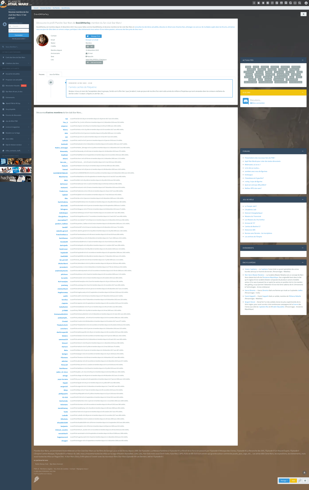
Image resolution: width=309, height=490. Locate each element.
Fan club (259, 72)
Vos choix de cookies (61, 469)
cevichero (64, 328)
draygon (65, 441)
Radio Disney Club (41, 464)
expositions (282, 453)
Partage (284, 481)
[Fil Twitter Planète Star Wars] (277, 3)
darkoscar (64, 184)
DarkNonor (63, 368)
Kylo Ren (174, 453)
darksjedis (64, 245)
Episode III (285, 67)
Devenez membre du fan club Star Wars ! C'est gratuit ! (18, 15)
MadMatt (64, 155)
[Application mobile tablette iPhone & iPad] (258, 3)
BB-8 (193, 453)
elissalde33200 (62, 423)
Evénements (248, 72)
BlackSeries (63, 177)
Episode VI (272, 69)
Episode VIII (294, 69)
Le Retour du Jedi (72, 453)
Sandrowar (63, 249)
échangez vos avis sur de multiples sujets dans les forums (206, 27)
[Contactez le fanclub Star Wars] (295, 3)
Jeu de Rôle (279, 72)
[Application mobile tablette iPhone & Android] (254, 3)
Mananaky (64, 151)
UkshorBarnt (63, 263)
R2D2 (186, 453)
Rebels (258, 77)
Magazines (259, 74)
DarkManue (63, 238)
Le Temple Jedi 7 (251, 206)
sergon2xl (64, 386)
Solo (260, 79)
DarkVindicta (63, 202)
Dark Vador (164, 453)
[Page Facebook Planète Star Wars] (267, 3)
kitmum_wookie (61, 430)
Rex (267, 307)
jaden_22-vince (62, 372)
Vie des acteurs (296, 82)
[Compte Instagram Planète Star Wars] (272, 3)
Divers (255, 67)
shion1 (65, 158)
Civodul (65, 321)
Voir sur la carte (96, 62)
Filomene (64, 357)
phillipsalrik (63, 394)
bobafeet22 (63, 307)
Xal (66, 119)
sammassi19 (63, 339)
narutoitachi (63, 433)
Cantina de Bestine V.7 (252, 226)
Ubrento (265, 290)
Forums (41, 74)
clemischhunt (63, 289)
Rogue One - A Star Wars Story (66, 456)
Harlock (65, 347)
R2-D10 (65, 397)
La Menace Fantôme (159, 450)
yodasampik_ (63, 318)
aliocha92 (64, 205)
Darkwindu (63, 401)
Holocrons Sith (250, 230)
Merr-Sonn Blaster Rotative (254, 275)
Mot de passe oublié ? (18, 39)
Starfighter (278, 79)
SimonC (65, 343)
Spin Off (268, 79)
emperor (64, 126)
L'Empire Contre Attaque (44, 453)
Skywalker (280, 307)
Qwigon (65, 354)
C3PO (181, 453)
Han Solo (147, 453)
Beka (66, 350)
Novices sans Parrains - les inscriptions (258, 233)
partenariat (10, 156)
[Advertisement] (273, 35)
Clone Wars (269, 453)
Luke (136, 453)
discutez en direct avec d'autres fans (172, 27)
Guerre (295, 304)
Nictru (65, 130)
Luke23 (65, 140)
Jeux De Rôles (54, 74)
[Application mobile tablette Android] (263, 3)
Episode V (261, 69)
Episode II (274, 67)
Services (252, 79)
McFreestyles (63, 281)
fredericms (64, 191)
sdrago (65, 375)
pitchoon (64, 274)
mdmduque (63, 213)
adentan (65, 361)
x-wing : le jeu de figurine (253, 181)
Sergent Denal (250, 302)
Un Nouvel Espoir (282, 450)
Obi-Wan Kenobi (283, 74)
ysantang (64, 285)
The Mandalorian (265, 82)
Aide (293, 481)
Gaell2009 (64, 256)
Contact (72, 469)
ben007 (65, 227)
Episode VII (283, 69)
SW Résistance (291, 79)
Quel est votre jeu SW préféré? (255, 185)
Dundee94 (64, 242)
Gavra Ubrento (250, 290)
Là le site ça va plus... (252, 168)
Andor (248, 67)
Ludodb (65, 415)
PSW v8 (36, 469)
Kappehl (265, 296)
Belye (66, 390)
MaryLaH (64, 365)
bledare (65, 336)
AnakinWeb (67, 450)
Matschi (65, 166)
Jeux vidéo (290, 72)
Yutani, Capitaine (251, 269)
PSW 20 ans (249, 77)
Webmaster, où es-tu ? (253, 164)
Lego (245, 453)
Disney (125, 450)
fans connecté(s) (257, 101)
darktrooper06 (62, 332)
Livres (299, 72)
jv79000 (65, 310)
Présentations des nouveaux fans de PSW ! (260, 158)
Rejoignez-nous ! (82, 469)
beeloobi (64, 144)
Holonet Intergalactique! (254, 213)
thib (66, 133)
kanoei (65, 169)
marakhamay (63, 408)
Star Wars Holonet (56, 464)
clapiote (65, 303)
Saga (292, 77)
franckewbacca (62, 234)
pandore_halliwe (61, 224)
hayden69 (64, 253)
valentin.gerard (62, 231)
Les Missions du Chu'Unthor (255, 220)
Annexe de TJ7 (250, 223)
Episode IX (251, 69)
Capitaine (264, 269)
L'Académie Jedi (250, 209)
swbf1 (65, 296)
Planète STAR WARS (19, 3)
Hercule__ (64, 162)
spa (66, 137)
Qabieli (65, 195)
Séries (299, 77)
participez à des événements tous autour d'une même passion (92, 29)
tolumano (64, 404)
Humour (269, 72)
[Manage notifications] (304, 473)
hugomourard (62, 437)
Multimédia (270, 74)
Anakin (274, 307)
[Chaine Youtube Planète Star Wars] (281, 3)
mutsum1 (64, 187)
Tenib (66, 412)
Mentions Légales (46, 469)
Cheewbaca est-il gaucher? (254, 178)
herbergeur (249, 175)
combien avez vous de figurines (256, 171)
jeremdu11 (64, 267)
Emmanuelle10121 (61, 314)
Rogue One (268, 77)
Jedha (300, 290)
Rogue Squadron (281, 77)
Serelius (65, 300)
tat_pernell (64, 260)
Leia (140, 453)
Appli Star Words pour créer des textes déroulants (263, 161)
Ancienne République (270, 277)
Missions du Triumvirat (253, 216)
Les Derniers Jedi (144, 456)
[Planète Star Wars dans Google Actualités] (290, 3)
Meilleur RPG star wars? (253, 188)
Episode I (264, 67)
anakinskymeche (61, 271)
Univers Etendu (281, 82)
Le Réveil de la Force (188, 450)
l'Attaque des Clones (227, 450)
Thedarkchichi (62, 325)
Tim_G (65, 122)
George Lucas (112, 450)
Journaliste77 (63, 220)
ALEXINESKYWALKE (60, 173)
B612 (66, 180)
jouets (235, 453)
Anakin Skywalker (125, 453)
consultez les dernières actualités (147, 27)
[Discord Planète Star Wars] (286, 3)
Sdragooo (64, 209)
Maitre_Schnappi (61, 148)
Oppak (65, 383)
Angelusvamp (63, 292)
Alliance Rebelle (295, 296)
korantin (64, 278)
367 (92, 46)
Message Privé (95, 36)
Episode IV (296, 67)
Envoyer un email (92, 40)
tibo (66, 198)
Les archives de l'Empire (253, 236)
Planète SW (296, 74)
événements (295, 453)
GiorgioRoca (63, 216)
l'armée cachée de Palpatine (83, 86)
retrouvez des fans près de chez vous (129, 29)
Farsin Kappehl (250, 296)
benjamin (64, 426)
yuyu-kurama (63, 379)
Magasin (249, 74)
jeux (240, 453)
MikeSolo (64, 419)
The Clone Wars (250, 82)
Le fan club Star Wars (11, 52)
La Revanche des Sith (255, 450)
